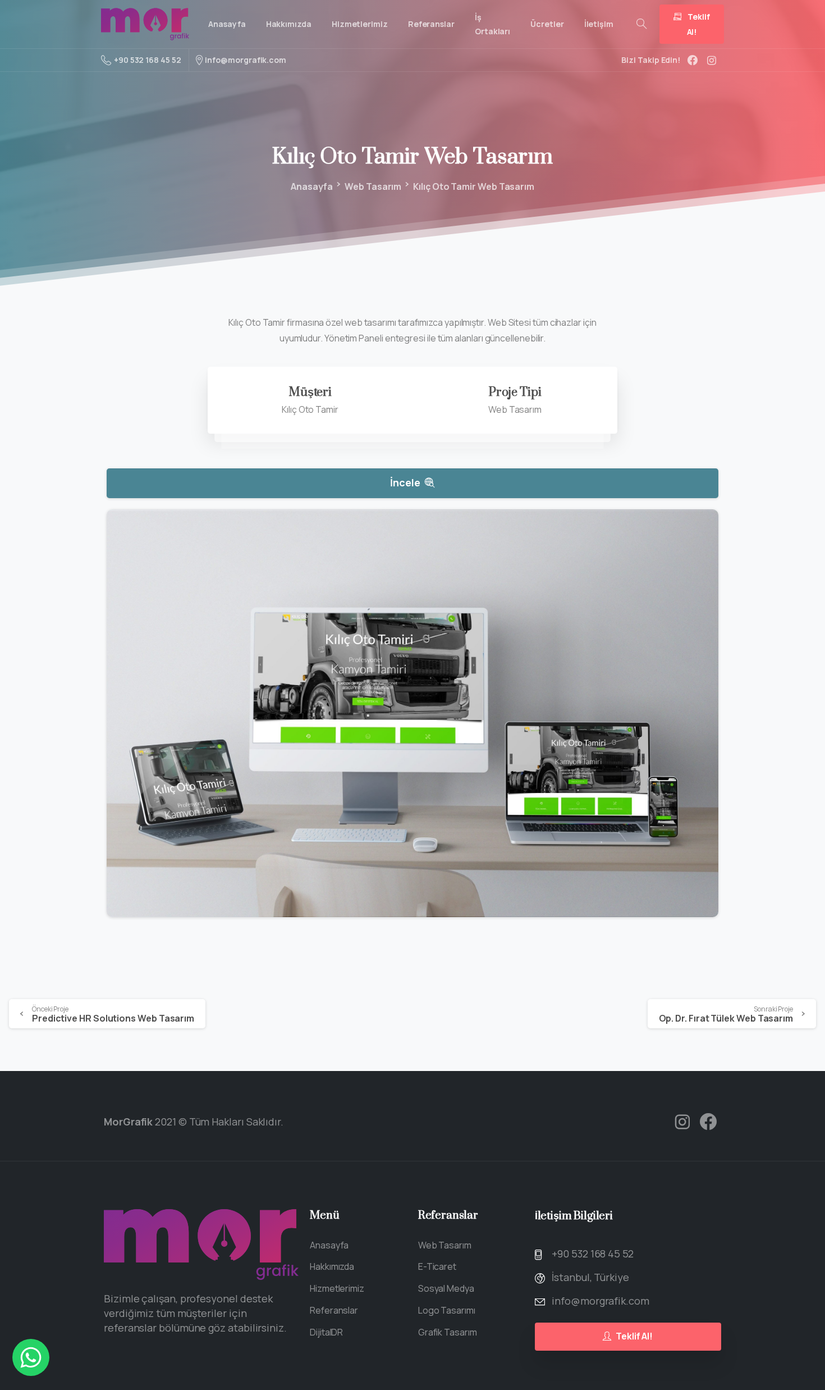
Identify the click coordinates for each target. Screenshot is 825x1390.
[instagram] (711, 60)
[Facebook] (692, 60)
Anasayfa (312, 186)
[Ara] (641, 24)
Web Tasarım (373, 186)
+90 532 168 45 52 (147, 59)
